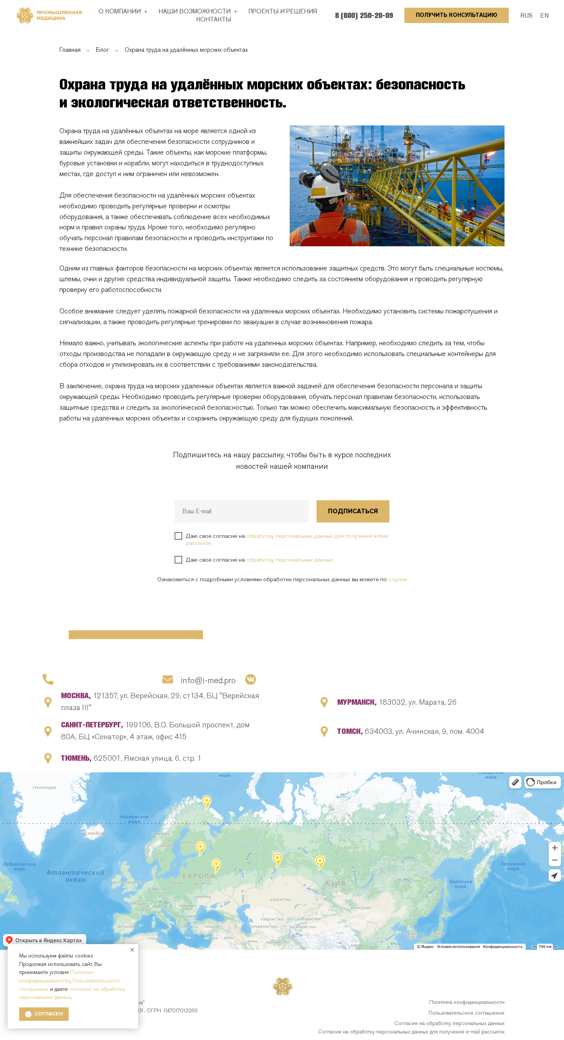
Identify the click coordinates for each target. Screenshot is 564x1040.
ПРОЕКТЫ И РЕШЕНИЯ (282, 11)
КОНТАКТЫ (213, 19)
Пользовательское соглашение (467, 1012)
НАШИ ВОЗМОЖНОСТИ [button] (195, 11)
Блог (102, 49)
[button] (456, 15)
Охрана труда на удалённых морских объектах (186, 49)
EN (544, 16)
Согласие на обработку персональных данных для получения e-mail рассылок (411, 1031)
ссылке (397, 579)
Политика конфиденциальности (467, 1002)
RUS (526, 16)
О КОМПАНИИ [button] (120, 11)
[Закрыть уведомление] (132, 950)
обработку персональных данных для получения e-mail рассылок (287, 539)
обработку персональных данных (289, 560)
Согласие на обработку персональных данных (449, 1023)
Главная (70, 49)
